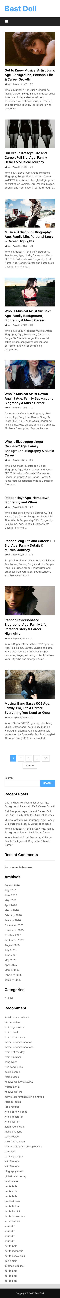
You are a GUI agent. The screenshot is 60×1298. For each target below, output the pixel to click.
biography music (14, 1171)
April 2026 (11, 905)
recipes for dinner (15, 1037)
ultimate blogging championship (23, 1146)
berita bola (11, 1186)
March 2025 (12, 969)
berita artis (11, 1191)
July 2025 (10, 950)
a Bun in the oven (15, 1141)
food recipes (12, 1106)
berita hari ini (12, 1211)
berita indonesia (14, 1250)
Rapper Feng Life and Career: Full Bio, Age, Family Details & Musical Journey (30, 545)
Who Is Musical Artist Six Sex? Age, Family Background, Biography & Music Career (28, 315)
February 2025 (13, 974)
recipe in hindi (13, 1057)
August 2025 (12, 945)
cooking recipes (14, 1156)
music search (12, 1071)
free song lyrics (14, 1066)
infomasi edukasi (14, 1265)
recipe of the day (15, 1052)
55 (45, 758)
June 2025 (11, 955)
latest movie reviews (17, 1017)
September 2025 (14, 940)
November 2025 (14, 930)
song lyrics (11, 1061)
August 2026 (12, 885)
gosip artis (11, 1260)
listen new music (14, 1126)
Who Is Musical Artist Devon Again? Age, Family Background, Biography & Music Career (29, 398)
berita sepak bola (15, 1216)
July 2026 (10, 890)
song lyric (10, 1151)
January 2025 (13, 979)
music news (11, 1181)
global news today (15, 1176)
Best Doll (21, 8)
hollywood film (13, 1091)
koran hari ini (12, 1221)
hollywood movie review (19, 1081)
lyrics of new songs (16, 1111)
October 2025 (13, 935)
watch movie (12, 1086)
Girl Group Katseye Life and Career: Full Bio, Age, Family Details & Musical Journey (26, 157)
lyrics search (12, 1121)
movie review (12, 1022)
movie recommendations (19, 1047)
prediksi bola (12, 1201)
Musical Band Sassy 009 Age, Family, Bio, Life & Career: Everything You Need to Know (27, 708)
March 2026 (12, 910)
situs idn (9, 1226)
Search (9, 777)
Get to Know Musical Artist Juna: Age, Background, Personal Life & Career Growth (30, 74)
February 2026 (13, 915)
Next (30, 765)
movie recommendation (18, 1042)
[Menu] (6, 21)
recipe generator (14, 1027)
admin (7, 84)
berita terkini (12, 1206)
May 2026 (10, 900)
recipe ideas (12, 1076)
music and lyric (13, 1131)
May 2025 (10, 960)
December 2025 (14, 925)
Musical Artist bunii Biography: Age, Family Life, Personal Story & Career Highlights (29, 236)
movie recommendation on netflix (24, 1096)
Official (9, 998)
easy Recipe (12, 1136)
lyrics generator (14, 1116)
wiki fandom (12, 1161)
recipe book (12, 1032)
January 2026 (13, 920)
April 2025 (11, 965)
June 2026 (11, 895)
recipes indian (13, 1101)
